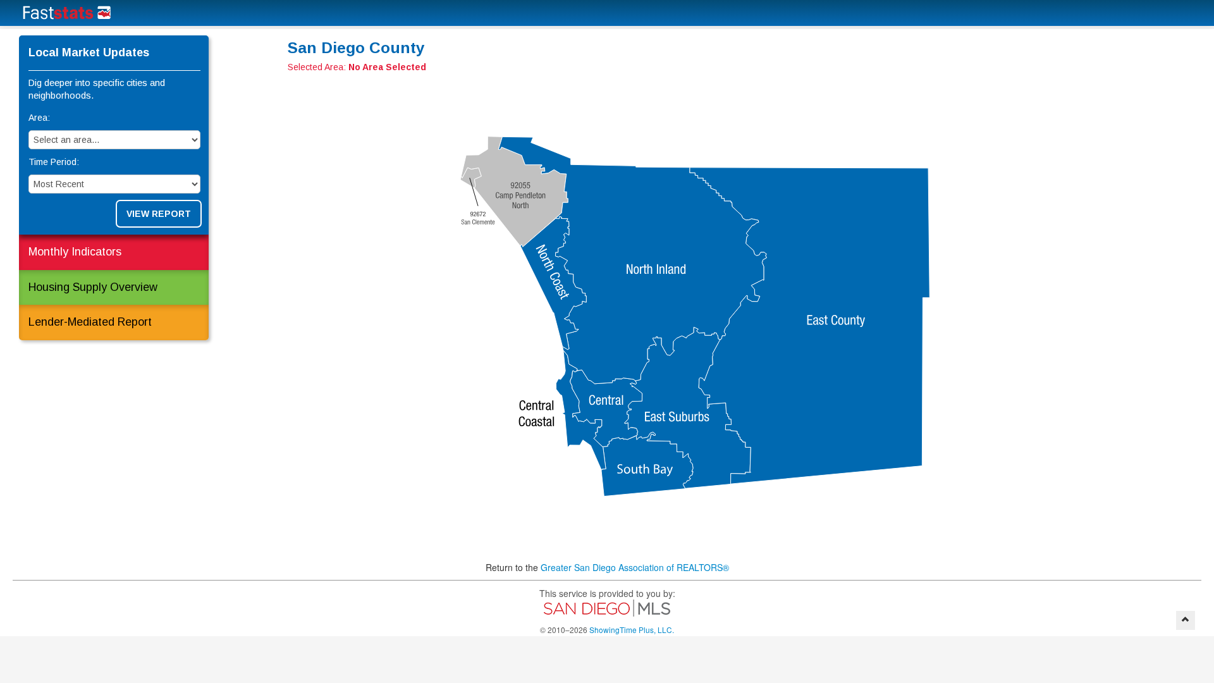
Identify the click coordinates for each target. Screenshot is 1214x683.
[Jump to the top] (1185, 620)
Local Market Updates (88, 52)
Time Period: (53, 162)
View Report (158, 214)
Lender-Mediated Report (90, 322)
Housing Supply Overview (92, 287)
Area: (39, 118)
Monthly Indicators (74, 251)
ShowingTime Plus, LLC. (631, 629)
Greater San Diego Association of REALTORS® (635, 567)
